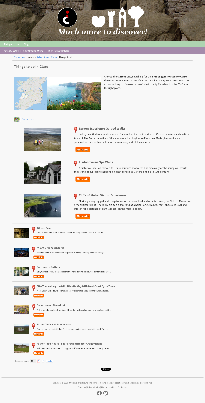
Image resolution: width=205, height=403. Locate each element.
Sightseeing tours (33, 50)
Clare (54, 57)
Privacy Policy (93, 387)
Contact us (122, 387)
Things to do (11, 44)
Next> (50, 361)
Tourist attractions (58, 50)
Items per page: (22, 361)
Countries (19, 57)
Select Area (42, 57)
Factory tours (11, 50)
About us (82, 387)
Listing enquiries (108, 387)
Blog (26, 44)
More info (82, 149)
